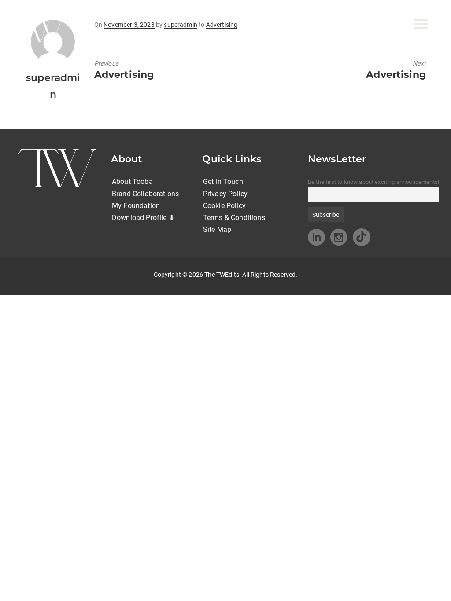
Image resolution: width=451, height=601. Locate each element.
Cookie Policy (224, 206)
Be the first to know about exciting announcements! (373, 182)
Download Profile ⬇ (143, 217)
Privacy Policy (225, 194)
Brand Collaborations (145, 194)
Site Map (217, 229)
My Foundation (136, 206)
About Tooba (132, 181)
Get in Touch (223, 181)
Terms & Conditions (234, 217)
